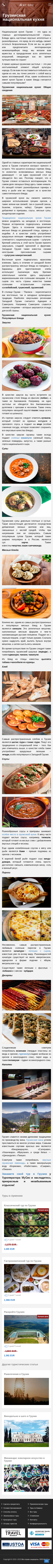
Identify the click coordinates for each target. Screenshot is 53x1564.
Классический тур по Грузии (20, 1205)
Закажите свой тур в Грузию (24, 1174)
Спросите (46, 1561)
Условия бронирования (12, 1508)
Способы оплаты (10, 1512)
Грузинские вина (34, 1140)
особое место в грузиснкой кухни (19, 835)
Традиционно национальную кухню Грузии (26, 218)
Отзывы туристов (10, 1524)
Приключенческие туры (39, 1504)
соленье (21, 438)
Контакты (33, 1520)
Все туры (33, 1512)
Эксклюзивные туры (11, 1516)
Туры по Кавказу (36, 1508)
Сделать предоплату (11, 1504)
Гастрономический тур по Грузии (22, 1261)
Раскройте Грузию (14, 1312)
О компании (34, 1516)
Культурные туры (10, 1520)
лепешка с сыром (39, 951)
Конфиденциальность (38, 1524)
